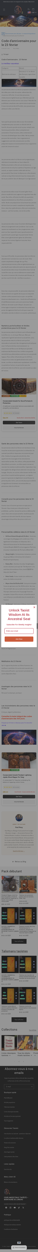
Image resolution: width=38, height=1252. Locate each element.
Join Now (19, 639)
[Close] (34, 607)
